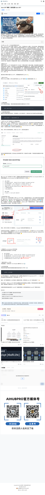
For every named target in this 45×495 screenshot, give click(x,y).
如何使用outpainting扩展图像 (7, 294)
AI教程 (3, 9)
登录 (22, 378)
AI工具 (8, 3)
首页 (2, 3)
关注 (38, 13)
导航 (12, 3)
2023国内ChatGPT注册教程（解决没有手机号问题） (11, 292)
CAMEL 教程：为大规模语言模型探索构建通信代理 (10, 320)
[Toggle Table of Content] (41, 42)
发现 (5, 3)
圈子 (18, 3)
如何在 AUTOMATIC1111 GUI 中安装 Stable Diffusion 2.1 (12, 296)
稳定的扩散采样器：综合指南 (7, 298)
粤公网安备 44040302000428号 (23, 488)
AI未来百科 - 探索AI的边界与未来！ (25, 485)
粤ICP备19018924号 (22, 486)
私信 (42, 13)
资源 (15, 3)
